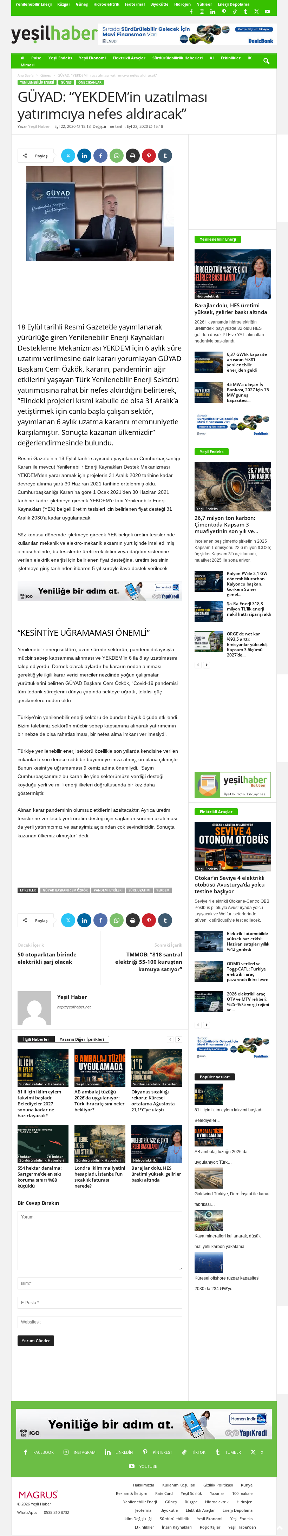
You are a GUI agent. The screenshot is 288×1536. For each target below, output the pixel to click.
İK (249, 57)
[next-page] (178, 1039)
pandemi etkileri (108, 890)
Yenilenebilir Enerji (33, 4)
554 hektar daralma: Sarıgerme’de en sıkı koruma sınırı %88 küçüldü (40, 1177)
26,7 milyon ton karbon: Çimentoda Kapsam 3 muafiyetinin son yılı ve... (226, 524)
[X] (256, 12)
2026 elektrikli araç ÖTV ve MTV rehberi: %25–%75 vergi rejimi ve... (248, 1002)
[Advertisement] (100, 292)
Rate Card (164, 1493)
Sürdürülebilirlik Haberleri (177, 57)
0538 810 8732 (56, 1512)
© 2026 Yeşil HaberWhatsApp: (34, 1508)
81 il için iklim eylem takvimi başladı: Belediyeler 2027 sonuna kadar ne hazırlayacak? (39, 1104)
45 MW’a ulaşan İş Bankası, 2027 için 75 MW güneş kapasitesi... (248, 392)
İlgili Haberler (36, 1039)
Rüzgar (63, 4)
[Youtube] (267, 12)
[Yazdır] (133, 156)
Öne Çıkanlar (90, 82)
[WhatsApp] (117, 156)
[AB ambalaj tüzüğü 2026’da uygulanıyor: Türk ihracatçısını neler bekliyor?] (99, 1068)
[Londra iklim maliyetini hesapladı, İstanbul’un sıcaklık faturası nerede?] (99, 1144)
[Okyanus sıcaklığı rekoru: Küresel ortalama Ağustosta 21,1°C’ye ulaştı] (156, 1068)
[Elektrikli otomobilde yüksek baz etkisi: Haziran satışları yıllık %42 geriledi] (209, 941)
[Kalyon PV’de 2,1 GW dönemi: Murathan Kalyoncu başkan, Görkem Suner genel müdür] (209, 581)
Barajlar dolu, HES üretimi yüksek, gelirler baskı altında (156, 1174)
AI (212, 57)
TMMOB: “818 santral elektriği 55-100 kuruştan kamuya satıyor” (148, 962)
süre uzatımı (139, 890)
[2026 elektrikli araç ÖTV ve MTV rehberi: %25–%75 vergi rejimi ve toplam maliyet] (209, 1001)
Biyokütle (159, 4)
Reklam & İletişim (131, 1493)
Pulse (36, 57)
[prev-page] (170, 1039)
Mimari (27, 64)
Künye (247, 1485)
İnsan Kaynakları (177, 1527)
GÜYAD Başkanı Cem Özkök (65, 890)
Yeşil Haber (39, 126)
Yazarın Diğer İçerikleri (82, 1039)
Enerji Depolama (234, 4)
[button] (266, 61)
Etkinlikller (144, 1527)
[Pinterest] (224, 12)
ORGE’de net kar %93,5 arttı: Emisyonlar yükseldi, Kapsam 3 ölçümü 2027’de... (247, 644)
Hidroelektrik (106, 4)
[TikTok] (234, 12)
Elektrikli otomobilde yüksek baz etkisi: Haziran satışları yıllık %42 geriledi (248, 941)
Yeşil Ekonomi (92, 57)
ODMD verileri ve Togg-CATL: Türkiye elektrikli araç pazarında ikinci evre (247, 971)
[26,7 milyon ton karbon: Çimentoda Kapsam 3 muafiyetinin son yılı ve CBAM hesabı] (233, 486)
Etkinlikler (231, 57)
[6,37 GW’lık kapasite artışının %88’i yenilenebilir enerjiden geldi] (209, 362)
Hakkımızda (143, 1485)
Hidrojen (182, 4)
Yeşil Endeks (60, 57)
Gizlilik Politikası (218, 1485)
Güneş (82, 4)
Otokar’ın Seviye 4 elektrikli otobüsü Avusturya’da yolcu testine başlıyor (230, 884)
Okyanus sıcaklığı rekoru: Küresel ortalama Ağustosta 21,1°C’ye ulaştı (153, 1101)
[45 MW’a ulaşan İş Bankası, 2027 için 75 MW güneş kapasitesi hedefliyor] (209, 392)
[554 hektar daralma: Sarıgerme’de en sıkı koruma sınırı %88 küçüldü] (43, 1144)
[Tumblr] (245, 12)
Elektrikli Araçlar (129, 57)
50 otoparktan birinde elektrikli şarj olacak (47, 958)
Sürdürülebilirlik (174, 1518)
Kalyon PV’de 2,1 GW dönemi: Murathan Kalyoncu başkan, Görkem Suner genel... (247, 583)
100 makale (242, 1493)
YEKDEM (162, 890)
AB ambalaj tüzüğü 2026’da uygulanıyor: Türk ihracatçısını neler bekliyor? (99, 1101)
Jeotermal (135, 4)
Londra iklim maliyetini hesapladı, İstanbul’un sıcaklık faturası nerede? (99, 1177)
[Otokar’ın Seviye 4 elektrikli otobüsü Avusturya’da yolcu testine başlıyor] (233, 846)
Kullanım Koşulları (178, 1485)
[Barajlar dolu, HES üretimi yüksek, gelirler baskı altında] (156, 1144)
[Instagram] (202, 12)
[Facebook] (191, 12)
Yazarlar (217, 1493)
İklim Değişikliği (138, 1518)
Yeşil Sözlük (191, 1493)
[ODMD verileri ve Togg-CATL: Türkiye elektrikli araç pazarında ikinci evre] (209, 971)
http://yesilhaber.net (74, 1007)
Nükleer (204, 4)
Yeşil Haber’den (242, 1527)
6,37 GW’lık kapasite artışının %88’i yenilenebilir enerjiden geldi (247, 362)
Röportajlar (210, 1527)
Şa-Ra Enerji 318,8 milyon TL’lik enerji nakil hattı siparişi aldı (249, 609)
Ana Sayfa (26, 75)
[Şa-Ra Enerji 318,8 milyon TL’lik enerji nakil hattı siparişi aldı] (209, 611)
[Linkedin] (213, 12)
